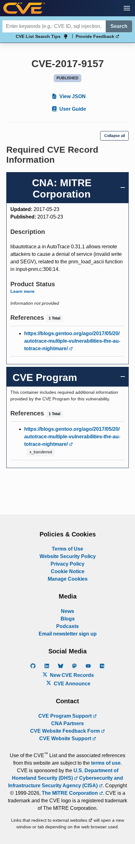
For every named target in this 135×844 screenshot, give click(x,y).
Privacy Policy (67, 564)
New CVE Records (71, 675)
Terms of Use (67, 548)
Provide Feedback (96, 36)
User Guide (72, 109)
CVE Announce (71, 683)
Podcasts (67, 626)
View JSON (72, 96)
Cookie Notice (67, 571)
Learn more (22, 291)
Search (119, 26)
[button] (127, 8)
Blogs (68, 618)
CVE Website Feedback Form (65, 731)
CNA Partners (67, 723)
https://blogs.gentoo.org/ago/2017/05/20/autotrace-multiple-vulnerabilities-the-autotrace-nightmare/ (72, 341)
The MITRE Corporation (70, 793)
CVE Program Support (65, 716)
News (67, 611)
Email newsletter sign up (68, 633)
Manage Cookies (68, 579)
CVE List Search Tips (38, 36)
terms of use (106, 763)
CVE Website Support (65, 738)
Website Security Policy (68, 556)
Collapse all (114, 136)
